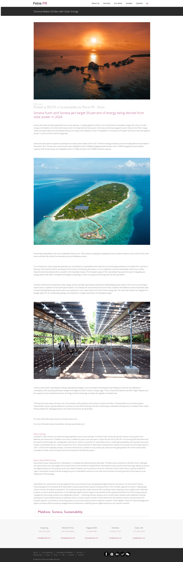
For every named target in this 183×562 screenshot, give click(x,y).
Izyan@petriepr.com (91, 538)
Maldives (44, 512)
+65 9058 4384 (91, 531)
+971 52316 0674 (139, 531)
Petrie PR (88, 107)
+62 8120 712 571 (115, 531)
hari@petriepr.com (115, 538)
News (48, 555)
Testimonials (37, 555)
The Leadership (47, 552)
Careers (71, 555)
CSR (63, 555)
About (35, 552)
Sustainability (68, 107)
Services (79, 552)
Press (56, 555)
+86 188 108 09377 (67, 531)
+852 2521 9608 (44, 531)
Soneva (57, 512)
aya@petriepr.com (139, 538)
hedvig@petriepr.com (68, 538)
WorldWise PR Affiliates (65, 552)
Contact (81, 555)
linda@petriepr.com (44, 538)
